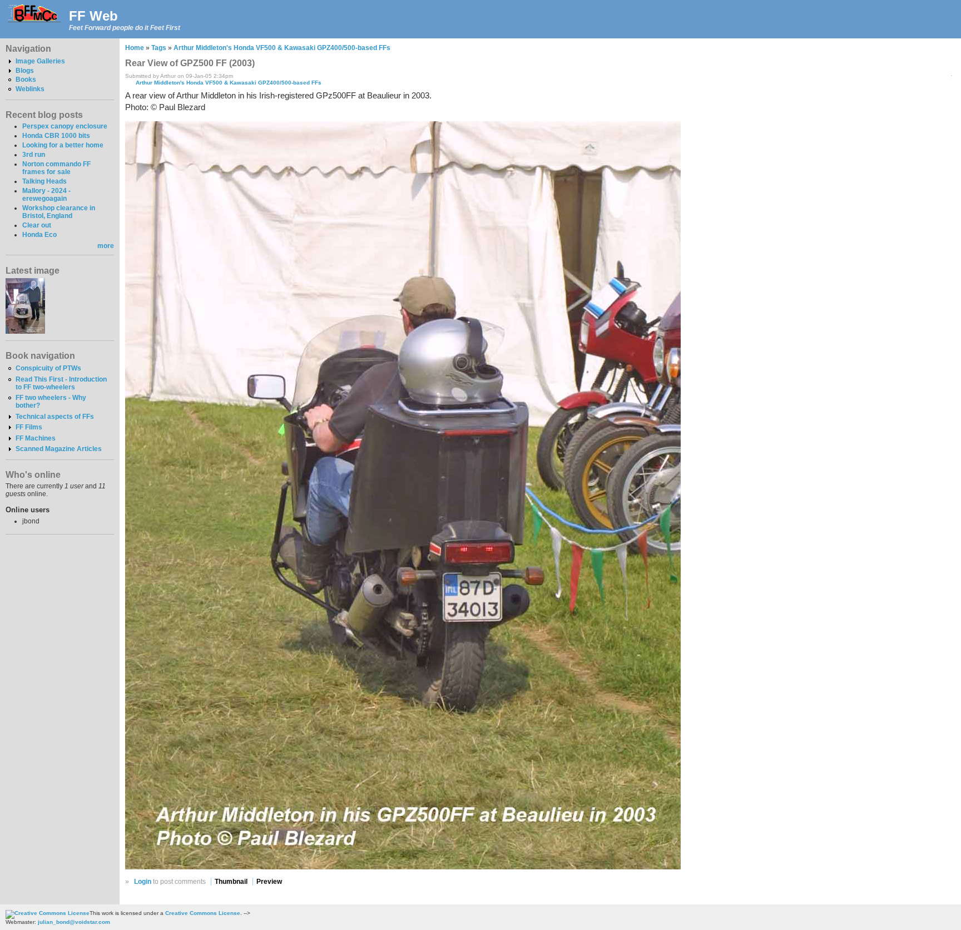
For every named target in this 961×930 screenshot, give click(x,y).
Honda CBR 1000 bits (56, 136)
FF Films (29, 427)
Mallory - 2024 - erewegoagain (46, 194)
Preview (269, 882)
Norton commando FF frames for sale (56, 168)
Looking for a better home (62, 145)
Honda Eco (39, 235)
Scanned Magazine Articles (59, 449)
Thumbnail (231, 882)
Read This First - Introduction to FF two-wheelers (61, 383)
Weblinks (30, 89)
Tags (158, 48)
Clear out (36, 225)
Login (142, 882)
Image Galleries (40, 61)
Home (134, 48)
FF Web (93, 15)
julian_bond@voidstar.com (74, 922)
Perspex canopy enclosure (64, 126)
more (105, 246)
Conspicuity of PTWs (48, 368)
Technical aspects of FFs (55, 417)
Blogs (25, 71)
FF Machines (36, 438)
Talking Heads (44, 181)
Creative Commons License (202, 913)
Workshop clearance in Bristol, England (58, 212)
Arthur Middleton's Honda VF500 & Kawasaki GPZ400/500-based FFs (282, 48)
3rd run (33, 155)
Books (26, 79)
